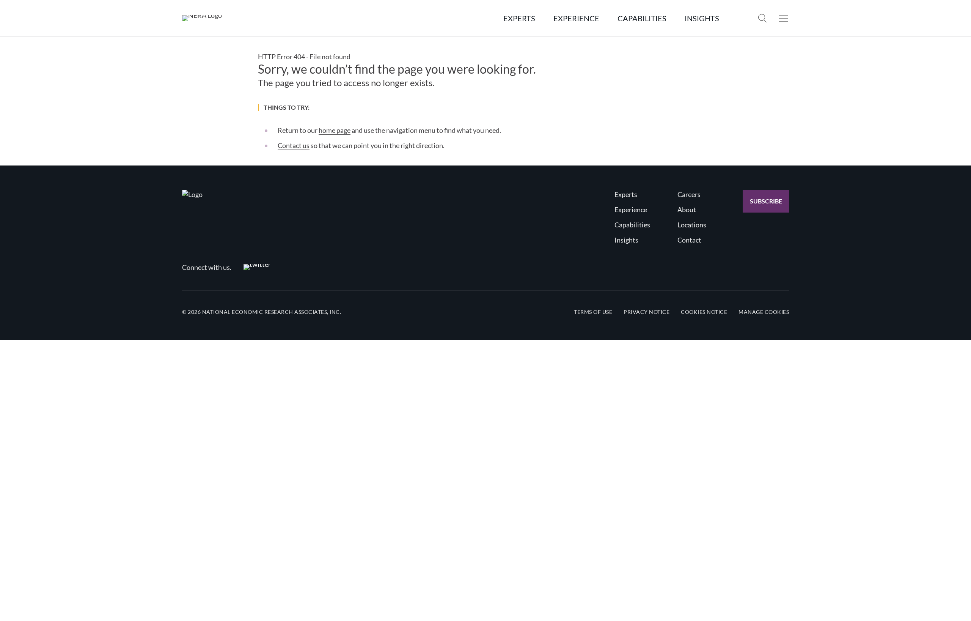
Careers (689, 194)
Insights (626, 240)
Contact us (294, 145)
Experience (630, 209)
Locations (691, 225)
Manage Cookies (763, 312)
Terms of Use (593, 312)
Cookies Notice (704, 312)
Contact (689, 240)
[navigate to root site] (192, 194)
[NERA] (202, 18)
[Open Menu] (783, 18)
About (686, 209)
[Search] (762, 18)
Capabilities (632, 225)
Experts (625, 194)
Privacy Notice (646, 312)
